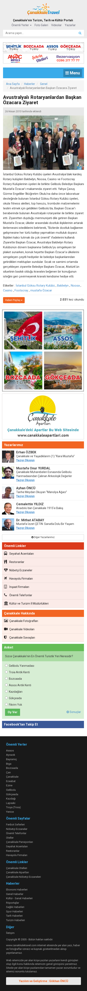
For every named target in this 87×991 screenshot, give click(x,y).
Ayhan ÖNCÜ (25, 488)
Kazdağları (15, 691)
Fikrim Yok (15, 704)
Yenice (10, 811)
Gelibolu (11, 789)
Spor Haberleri (14, 911)
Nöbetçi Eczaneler (20, 570)
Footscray (21, 290)
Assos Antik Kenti (20, 685)
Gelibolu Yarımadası (21, 665)
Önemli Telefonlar (20, 595)
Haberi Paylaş (13, 300)
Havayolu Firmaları (21, 578)
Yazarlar (70, 25)
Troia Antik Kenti (19, 672)
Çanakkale (12, 776)
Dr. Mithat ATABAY (30, 520)
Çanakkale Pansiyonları (19, 841)
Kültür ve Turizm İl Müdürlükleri (29, 603)
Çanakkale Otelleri (16, 868)
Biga (8, 763)
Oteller (10, 837)
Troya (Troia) (13, 807)
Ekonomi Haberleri (17, 889)
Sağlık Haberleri (15, 907)
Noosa (75, 285)
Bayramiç (11, 759)
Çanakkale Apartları (17, 872)
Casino (7, 290)
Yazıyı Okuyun (25, 460)
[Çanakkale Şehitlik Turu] (43, 46)
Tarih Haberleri (14, 915)
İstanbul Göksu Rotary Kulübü (35, 285)
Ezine (9, 785)
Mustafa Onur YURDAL (33, 468)
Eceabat (11, 781)
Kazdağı (11, 798)
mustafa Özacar (41, 290)
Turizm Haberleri (15, 920)
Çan (8, 772)
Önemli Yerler (21, 25)
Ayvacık (10, 754)
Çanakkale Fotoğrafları (23, 621)
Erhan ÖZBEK (26, 452)
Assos (10, 750)
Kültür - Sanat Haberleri (19, 898)
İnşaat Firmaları (19, 587)
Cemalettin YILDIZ (30, 504)
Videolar (56, 25)
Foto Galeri (41, 25)
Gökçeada (15, 698)
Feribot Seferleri (15, 824)
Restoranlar (16, 562)
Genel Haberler (14, 894)
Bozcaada (15, 678)
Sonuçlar (75, 712)
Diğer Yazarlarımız (44, 537)
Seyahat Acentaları (21, 553)
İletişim (10, 932)
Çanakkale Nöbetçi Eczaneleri (23, 876)
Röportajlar (12, 902)
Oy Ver (12, 712)
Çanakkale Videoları (21, 629)
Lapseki (10, 803)
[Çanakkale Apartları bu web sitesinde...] (43, 417)
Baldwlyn (63, 285)
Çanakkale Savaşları (22, 637)
